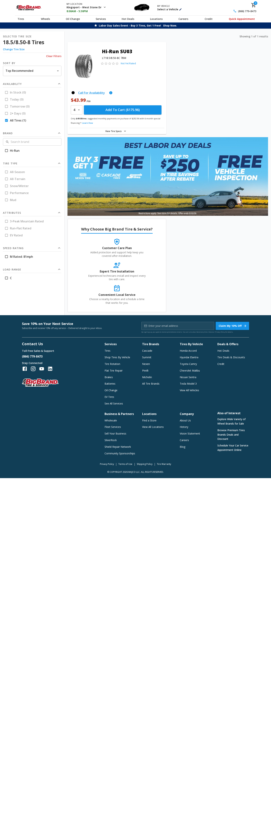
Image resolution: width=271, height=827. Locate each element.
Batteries (110, 383)
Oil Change (73, 19)
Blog (182, 446)
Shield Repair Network (118, 446)
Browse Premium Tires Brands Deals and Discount (231, 434)
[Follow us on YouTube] (41, 369)
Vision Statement (190, 433)
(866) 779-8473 (247, 11)
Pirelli (145, 370)
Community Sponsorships (120, 453)
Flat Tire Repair (114, 370)
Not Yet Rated (128, 63)
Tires (21, 19)
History (184, 427)
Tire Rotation (112, 364)
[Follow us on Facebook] (24, 369)
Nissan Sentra (188, 377)
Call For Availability (91, 93)
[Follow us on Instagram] (33, 369)
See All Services (114, 403)
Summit (146, 357)
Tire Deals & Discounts (231, 357)
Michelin (147, 377)
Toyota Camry (188, 364)
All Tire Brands (150, 383)
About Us (185, 420)
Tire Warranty (164, 464)
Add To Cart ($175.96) (122, 110)
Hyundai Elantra (189, 357)
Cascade (147, 350)
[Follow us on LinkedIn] (50, 369)
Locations (156, 19)
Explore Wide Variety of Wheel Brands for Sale (231, 421)
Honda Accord (188, 350)
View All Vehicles (189, 390)
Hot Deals (128, 19)
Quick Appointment (242, 19)
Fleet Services (113, 427)
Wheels (45, 19)
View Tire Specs (113, 131)
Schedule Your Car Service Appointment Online (232, 448)
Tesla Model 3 (188, 383)
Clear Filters (53, 56)
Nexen (146, 364)
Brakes (109, 377)
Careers (183, 19)
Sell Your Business (115, 433)
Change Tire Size (14, 49)
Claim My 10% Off (230, 326)
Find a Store (149, 420)
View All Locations (153, 427)
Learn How (87, 123)
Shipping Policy (144, 464)
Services (101, 19)
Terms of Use (125, 464)
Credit (209, 19)
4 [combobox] (74, 110)
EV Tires (109, 397)
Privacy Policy (220, 332)
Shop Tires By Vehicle (117, 357)
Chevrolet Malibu (190, 370)
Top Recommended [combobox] (19, 71)
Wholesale (111, 420)
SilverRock (111, 440)
